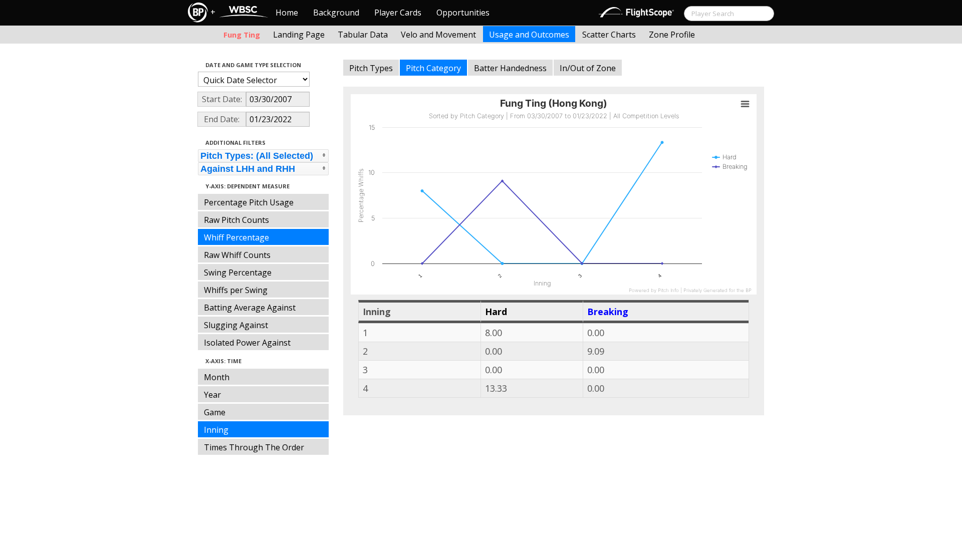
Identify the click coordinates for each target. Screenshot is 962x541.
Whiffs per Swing (236, 290)
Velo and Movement (438, 34)
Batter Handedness (510, 68)
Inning (216, 429)
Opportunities (463, 12)
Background (336, 12)
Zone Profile (672, 34)
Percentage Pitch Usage (249, 202)
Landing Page (299, 34)
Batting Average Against (250, 307)
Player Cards (397, 12)
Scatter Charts (609, 34)
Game (214, 412)
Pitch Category (433, 68)
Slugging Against (236, 325)
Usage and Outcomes (529, 34)
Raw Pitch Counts (236, 219)
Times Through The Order (254, 447)
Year (212, 394)
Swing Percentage (238, 272)
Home (287, 12)
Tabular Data (363, 34)
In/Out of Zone (588, 68)
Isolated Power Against (247, 342)
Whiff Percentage (236, 237)
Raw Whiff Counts (237, 254)
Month (216, 377)
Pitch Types (371, 68)
